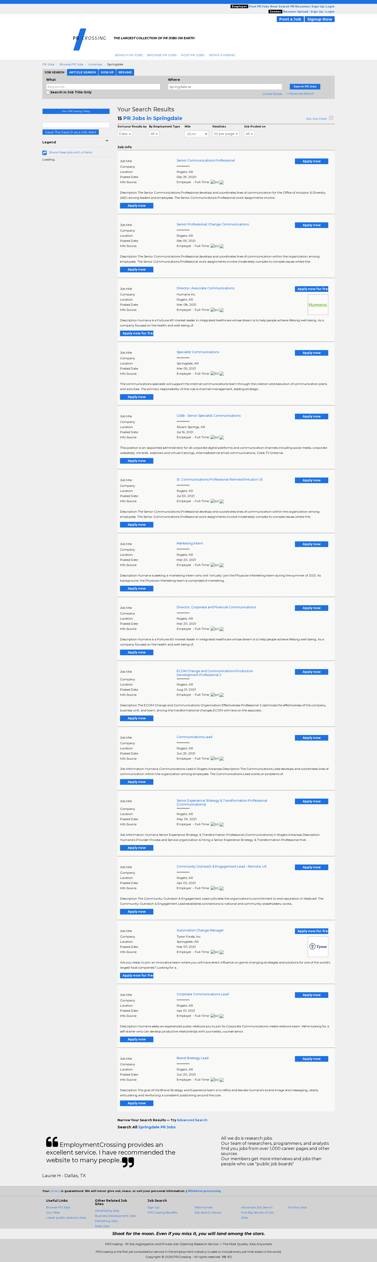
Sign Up (153, 1207)
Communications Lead (194, 737)
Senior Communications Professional (206, 160)
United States (272, 94)
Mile (188, 126)
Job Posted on (254, 126)
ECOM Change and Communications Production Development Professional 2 (215, 673)
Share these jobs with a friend (70, 152)
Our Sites (53, 1212)
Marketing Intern (190, 543)
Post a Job (290, 19)
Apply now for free (312, 289)
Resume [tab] (125, 72)
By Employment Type (164, 126)
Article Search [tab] (82, 72)
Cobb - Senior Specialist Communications (209, 416)
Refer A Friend (222, 55)
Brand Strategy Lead (193, 1058)
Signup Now (319, 19)
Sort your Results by (132, 126)
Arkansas (95, 64)
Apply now (312, 161)
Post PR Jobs (192, 55)
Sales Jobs (102, 1226)
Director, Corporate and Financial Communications (216, 607)
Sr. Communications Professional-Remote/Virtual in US (220, 479)
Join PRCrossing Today (76, 111)
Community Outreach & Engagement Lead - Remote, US (221, 866)
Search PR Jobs (129, 55)
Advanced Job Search (257, 1207)
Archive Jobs (297, 1207)
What (51, 80)
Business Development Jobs (115, 1216)
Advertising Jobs (107, 1211)
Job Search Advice (207, 1212)
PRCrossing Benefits (162, 1212)
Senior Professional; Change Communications (213, 224)
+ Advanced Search (300, 93)
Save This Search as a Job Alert (70, 132)
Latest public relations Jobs (66, 1217)
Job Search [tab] (54, 72)
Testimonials (203, 1207)
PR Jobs (48, 64)
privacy (55, 1191)
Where (174, 80)
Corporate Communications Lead (203, 994)
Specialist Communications (198, 352)
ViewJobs (219, 126)
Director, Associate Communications (205, 288)
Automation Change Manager (200, 930)
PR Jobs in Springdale (152, 118)
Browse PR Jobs (161, 55)
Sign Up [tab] (107, 72)
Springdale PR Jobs (157, 1127)
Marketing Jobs (106, 1221)
